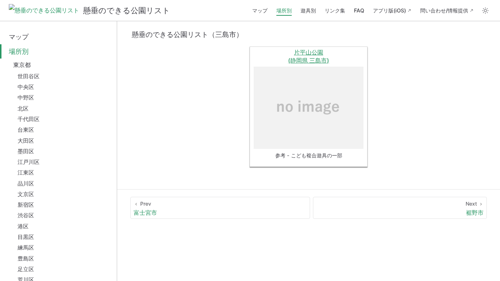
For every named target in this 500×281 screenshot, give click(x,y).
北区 (23, 108)
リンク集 (335, 10)
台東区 (26, 129)
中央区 (26, 86)
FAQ (359, 10)
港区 (23, 226)
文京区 (26, 194)
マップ (260, 10)
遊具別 (308, 10)
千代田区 (29, 119)
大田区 (26, 140)
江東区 (26, 172)
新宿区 (26, 204)
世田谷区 (29, 76)
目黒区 (26, 236)
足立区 (26, 269)
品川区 (26, 183)
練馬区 (26, 247)
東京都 (22, 64)
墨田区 (26, 151)
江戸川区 (29, 161)
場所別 (284, 10)
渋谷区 (26, 215)
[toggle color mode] (485, 11)
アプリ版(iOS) (389, 10)
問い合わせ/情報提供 (444, 10)
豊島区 (26, 258)
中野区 (26, 97)
